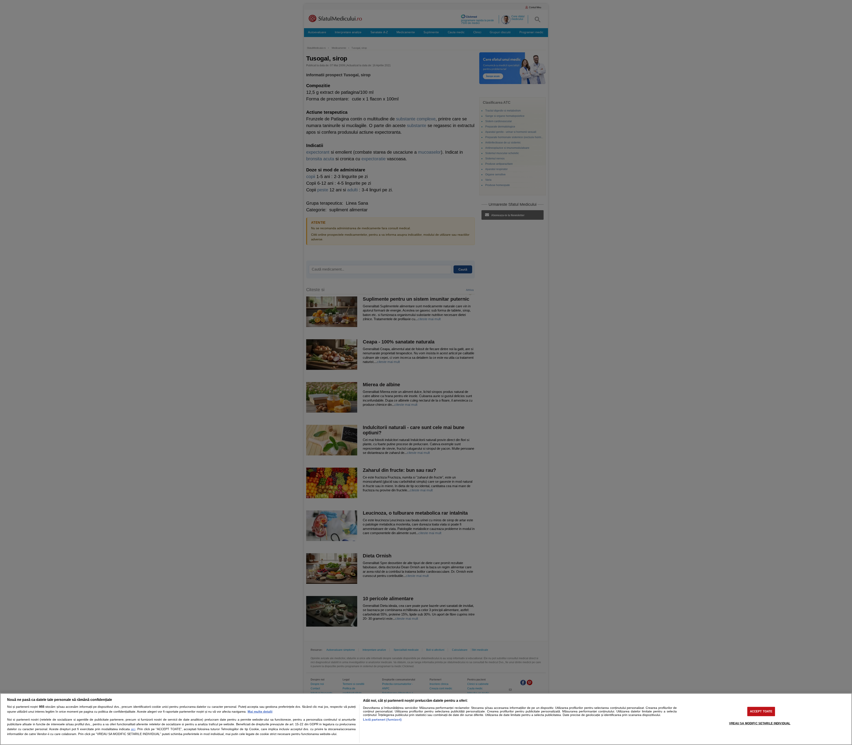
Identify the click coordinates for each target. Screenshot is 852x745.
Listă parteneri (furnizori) (382, 719)
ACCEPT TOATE (761, 711)
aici (133, 729)
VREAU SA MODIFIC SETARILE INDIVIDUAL (760, 723)
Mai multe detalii (260, 711)
